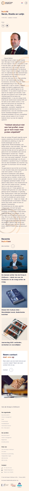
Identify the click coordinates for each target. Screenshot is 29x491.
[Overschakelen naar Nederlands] (22, 3)
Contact (3, 465)
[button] (3, 25)
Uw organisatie (5, 412)
